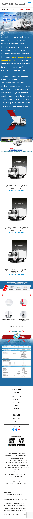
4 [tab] (19, 326)
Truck (14, 9)
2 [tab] (14, 326)
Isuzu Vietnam (16, 390)
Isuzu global (16, 402)
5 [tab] (22, 326)
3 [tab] (16, 326)
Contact (16, 409)
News (16, 406)
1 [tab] (11, 326)
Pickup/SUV (16, 418)
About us (16, 393)
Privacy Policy (7, 492)
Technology (16, 399)
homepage (5, 9)
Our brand (16, 415)
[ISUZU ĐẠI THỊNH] (13, 4)
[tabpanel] (16, 310)
